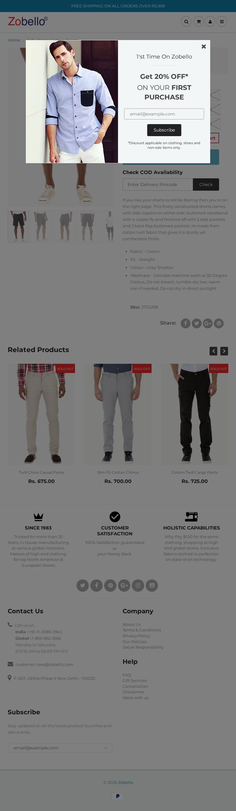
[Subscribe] (164, 130)
